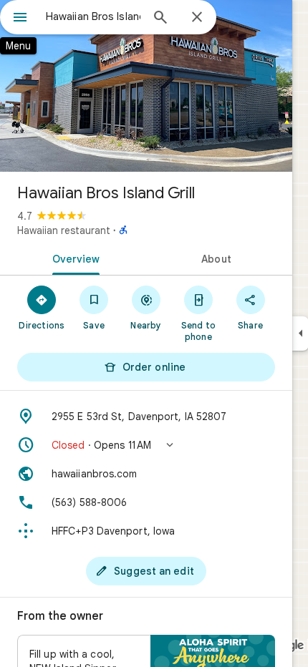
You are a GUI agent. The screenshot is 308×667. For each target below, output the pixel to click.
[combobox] (93, 16)
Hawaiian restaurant (63, 230)
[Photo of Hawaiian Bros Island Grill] (146, 86)
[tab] (73, 257)
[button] (146, 445)
